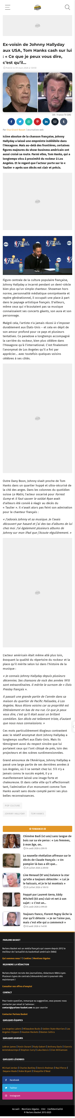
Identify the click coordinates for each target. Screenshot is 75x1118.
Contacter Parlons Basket (15, 1014)
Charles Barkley (27, 1068)
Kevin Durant (24, 1046)
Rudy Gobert (39, 1046)
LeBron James (9, 1046)
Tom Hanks (37, 813)
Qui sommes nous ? (11, 958)
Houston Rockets (29, 1032)
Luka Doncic (43, 1050)
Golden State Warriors (53, 1028)
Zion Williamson (59, 1050)
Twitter (13, 1088)
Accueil (15, 1109)
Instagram (15, 1095)
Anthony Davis (55, 1046)
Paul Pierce (60, 1068)
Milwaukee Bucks (31, 1028)
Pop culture (12, 805)
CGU (43, 1109)
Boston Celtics (47, 1032)
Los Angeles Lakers (11, 1028)
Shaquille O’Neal (41, 1071)
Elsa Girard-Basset (16, 129)
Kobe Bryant (25, 1071)
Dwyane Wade (10, 1071)
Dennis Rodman (45, 1068)
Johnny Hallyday (15, 813)
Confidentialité (55, 1109)
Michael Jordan (10, 1068)
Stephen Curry (28, 1050)
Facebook (14, 1080)
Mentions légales (30, 1109)
